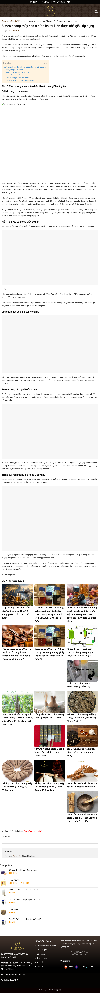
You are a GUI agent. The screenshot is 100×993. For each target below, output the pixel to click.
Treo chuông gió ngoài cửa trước (17, 78)
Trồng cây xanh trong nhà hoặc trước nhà (20, 80)
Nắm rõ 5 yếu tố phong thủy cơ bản (18, 72)
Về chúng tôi (42, 950)
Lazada (81, 967)
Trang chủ (6, 21)
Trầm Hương (42, 958)
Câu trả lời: (6, 837)
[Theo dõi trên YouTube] (86, 953)
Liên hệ (40, 966)
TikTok (91, 967)
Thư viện (40, 962)
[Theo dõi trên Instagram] (77, 953)
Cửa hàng (41, 954)
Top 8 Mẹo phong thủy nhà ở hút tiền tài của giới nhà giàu (24, 67)
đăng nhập (16, 856)
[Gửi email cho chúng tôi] (81, 953)
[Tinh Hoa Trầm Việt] (50, 10)
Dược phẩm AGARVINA (46, 946)
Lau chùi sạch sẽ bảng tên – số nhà (18, 75)
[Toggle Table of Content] (43, 63)
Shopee (71, 967)
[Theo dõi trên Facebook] (73, 953)
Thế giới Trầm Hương (19, 21)
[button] (3, 11)
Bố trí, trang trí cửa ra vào (14, 70)
